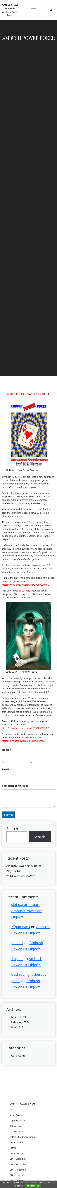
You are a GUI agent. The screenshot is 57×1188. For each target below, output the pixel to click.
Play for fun (14, 871)
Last (32, 762)
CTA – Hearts (16, 1175)
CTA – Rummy (16, 1180)
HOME (12, 1147)
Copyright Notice (18, 1120)
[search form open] (51, 10)
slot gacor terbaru (25, 904)
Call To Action (16, 1142)
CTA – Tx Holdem (18, 1164)
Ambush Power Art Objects (23, 866)
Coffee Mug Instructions (22, 1136)
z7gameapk (20, 926)
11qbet (17, 958)
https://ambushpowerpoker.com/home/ (23, 740)
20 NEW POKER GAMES (20, 876)
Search (12, 828)
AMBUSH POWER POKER (22, 1104)
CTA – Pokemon (17, 1169)
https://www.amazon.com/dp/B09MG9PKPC (25, 584)
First (4, 762)
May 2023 (17, 1027)
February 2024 (20, 1022)
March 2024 (18, 1017)
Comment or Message (15, 785)
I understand (33, 1186)
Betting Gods (16, 1125)
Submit (8, 814)
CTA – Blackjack (17, 1158)
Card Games (19, 1055)
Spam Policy (15, 1114)
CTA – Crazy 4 (16, 1153)
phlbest (17, 942)
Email (6, 769)
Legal (12, 1109)
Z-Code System (17, 1131)
